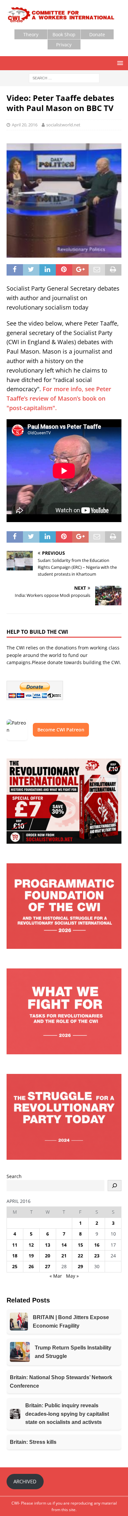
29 (80, 1266)
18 (14, 1256)
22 (80, 1256)
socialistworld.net (63, 125)
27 (47, 1266)
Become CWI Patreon (60, 729)
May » (72, 1276)
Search (14, 1176)
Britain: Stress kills (33, 1442)
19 (31, 1256)
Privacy (64, 44)
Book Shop (64, 34)
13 (47, 1245)
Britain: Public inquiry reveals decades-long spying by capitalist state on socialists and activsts (67, 1414)
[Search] (114, 1185)
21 (64, 1256)
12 (31, 1245)
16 (96, 1245)
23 (96, 1256)
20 (47, 1256)
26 (31, 1266)
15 (80, 1245)
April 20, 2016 (24, 125)
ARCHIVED (24, 1481)
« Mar (56, 1276)
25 (14, 1266)
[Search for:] (64, 77)
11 (14, 1245)
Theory (30, 34)
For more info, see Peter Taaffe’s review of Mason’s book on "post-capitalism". (59, 398)
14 (64, 1245)
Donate (97, 34)
